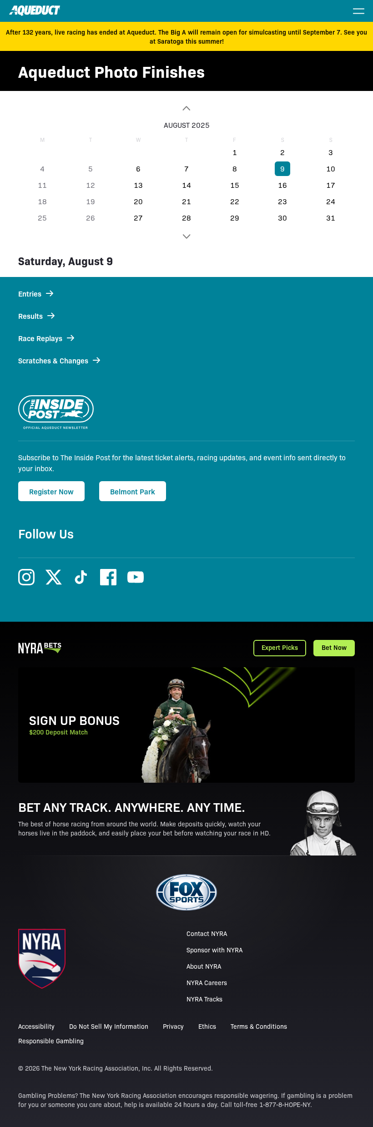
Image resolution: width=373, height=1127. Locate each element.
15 (234, 185)
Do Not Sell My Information (108, 1026)
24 (330, 201)
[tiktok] (81, 577)
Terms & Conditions (259, 1026)
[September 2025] (186, 236)
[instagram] (26, 577)
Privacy (173, 1026)
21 (186, 201)
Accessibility (36, 1026)
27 (138, 217)
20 (138, 201)
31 (330, 217)
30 (282, 217)
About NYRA (203, 966)
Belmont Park (132, 491)
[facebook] (108, 577)
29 (234, 217)
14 (186, 185)
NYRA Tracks (204, 999)
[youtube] (135, 577)
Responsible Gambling (51, 1040)
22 (234, 201)
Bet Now (334, 647)
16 (282, 185)
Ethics (207, 1026)
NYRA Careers (206, 982)
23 (282, 201)
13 (138, 185)
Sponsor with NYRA (214, 950)
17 (330, 185)
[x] (53, 577)
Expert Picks (280, 647)
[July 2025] (186, 108)
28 (186, 217)
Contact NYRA (206, 933)
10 (330, 168)
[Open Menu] (358, 11)
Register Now (51, 491)
